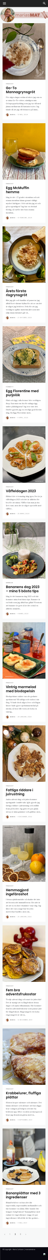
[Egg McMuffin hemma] (24, 151)
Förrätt (10, 387)
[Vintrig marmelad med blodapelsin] (24, 650)
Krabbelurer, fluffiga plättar (23, 1095)
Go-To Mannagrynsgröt (20, 90)
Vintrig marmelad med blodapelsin (21, 689)
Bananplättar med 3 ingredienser (23, 1195)
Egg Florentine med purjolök (22, 393)
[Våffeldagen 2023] (24, 454)
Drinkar (9, 582)
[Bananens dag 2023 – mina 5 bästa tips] (24, 550)
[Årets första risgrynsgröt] (24, 254)
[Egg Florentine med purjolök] (24, 354)
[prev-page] (5, 1234)
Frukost (10, 83)
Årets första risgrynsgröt (16, 293)
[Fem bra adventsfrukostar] (24, 953)
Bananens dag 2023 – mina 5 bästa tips (23, 589)
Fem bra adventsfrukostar (21, 992)
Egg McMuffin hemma (17, 190)
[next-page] (26, 1234)
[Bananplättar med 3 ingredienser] (24, 1156)
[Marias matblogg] (24, 15)
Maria (12, 114)
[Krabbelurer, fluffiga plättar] (24, 1056)
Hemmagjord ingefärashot (17, 892)
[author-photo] (7, 114)
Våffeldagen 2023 (21, 491)
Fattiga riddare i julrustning (19, 792)
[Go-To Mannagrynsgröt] (24, 51)
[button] (4, 3)
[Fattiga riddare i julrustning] (24, 753)
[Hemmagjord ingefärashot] (24, 853)
